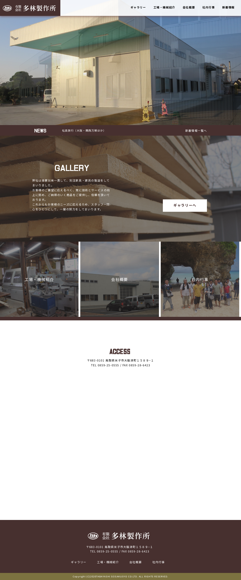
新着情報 (228, 7)
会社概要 (189, 7)
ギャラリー (138, 7)
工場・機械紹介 (164, 7)
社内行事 (208, 7)
